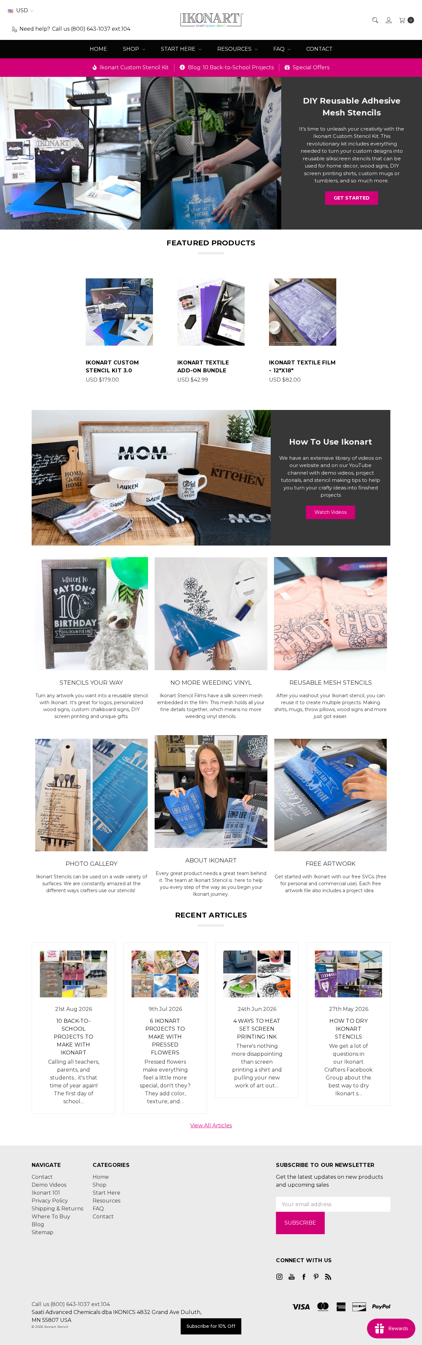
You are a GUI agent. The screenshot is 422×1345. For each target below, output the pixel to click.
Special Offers (310, 67)
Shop (131, 49)
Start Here (179, 49)
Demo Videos (49, 1185)
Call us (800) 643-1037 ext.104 (71, 1304)
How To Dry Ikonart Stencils (348, 1029)
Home (98, 49)
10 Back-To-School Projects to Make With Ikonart (74, 1037)
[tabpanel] (119, 331)
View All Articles (211, 1125)
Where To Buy (51, 1216)
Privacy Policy (50, 1201)
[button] (140, 150)
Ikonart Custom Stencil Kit (133, 67)
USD (22, 10)
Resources (235, 49)
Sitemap (42, 1232)
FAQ (279, 49)
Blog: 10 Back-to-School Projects (230, 67)
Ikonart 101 (46, 1193)
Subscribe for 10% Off (211, 1326)
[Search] (375, 20)
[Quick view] (149, 282)
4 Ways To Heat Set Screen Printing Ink (257, 1029)
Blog (38, 1224)
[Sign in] (388, 20)
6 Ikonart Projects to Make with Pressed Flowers (165, 1037)
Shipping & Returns (57, 1208)
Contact (319, 49)
